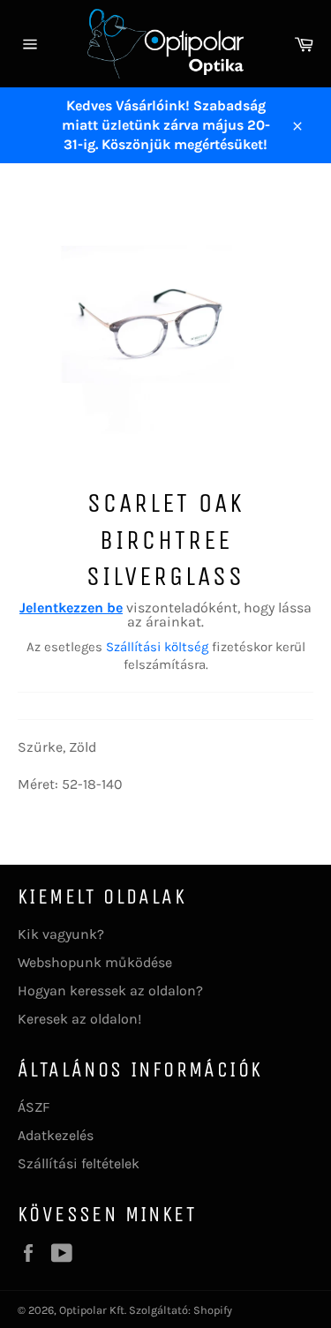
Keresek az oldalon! (79, 1018)
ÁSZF (33, 1107)
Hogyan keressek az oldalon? (110, 990)
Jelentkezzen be (71, 607)
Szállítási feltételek (78, 1163)
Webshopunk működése (95, 962)
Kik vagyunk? (61, 934)
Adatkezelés (56, 1135)
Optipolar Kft (91, 1310)
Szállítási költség (157, 647)
